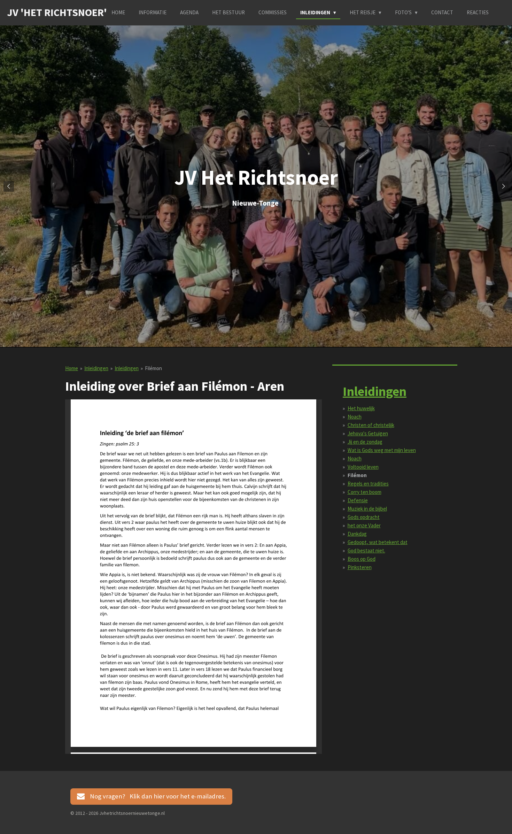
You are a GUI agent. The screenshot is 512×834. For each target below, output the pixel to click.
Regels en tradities (368, 483)
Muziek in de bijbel (367, 508)
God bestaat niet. (366, 550)
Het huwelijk (361, 408)
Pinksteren (360, 567)
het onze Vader (364, 525)
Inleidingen (96, 368)
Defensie (358, 500)
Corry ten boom (364, 492)
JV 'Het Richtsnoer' (57, 12)
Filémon (153, 368)
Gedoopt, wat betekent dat (378, 542)
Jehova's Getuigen (368, 433)
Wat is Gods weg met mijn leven (382, 450)
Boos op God (361, 559)
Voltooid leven (363, 467)
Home (71, 368)
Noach (355, 416)
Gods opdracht (364, 517)
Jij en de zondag (365, 441)
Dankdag (357, 533)
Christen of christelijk (371, 425)
